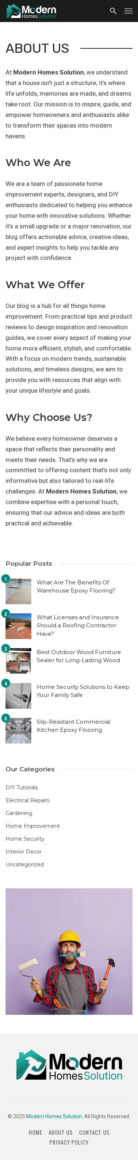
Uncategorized (25, 864)
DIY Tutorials (22, 787)
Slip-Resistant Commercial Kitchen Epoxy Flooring (73, 726)
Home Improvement (33, 826)
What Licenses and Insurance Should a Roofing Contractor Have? (78, 625)
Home (35, 1132)
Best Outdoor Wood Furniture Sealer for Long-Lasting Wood (79, 656)
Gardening (19, 813)
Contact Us (94, 1132)
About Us (61, 1132)
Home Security (25, 839)
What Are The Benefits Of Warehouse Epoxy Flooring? (76, 586)
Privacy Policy (69, 1142)
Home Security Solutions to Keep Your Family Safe (83, 691)
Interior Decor (24, 851)
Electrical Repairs (27, 800)
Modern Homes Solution (54, 1116)
